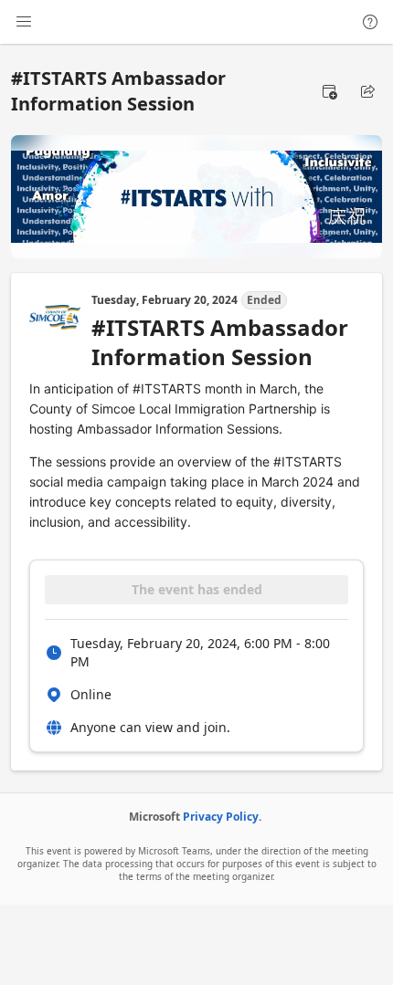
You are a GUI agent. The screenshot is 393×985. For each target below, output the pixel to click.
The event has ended (197, 589)
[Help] (370, 22)
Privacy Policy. (222, 816)
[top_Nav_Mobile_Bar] (23, 22)
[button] (329, 91)
